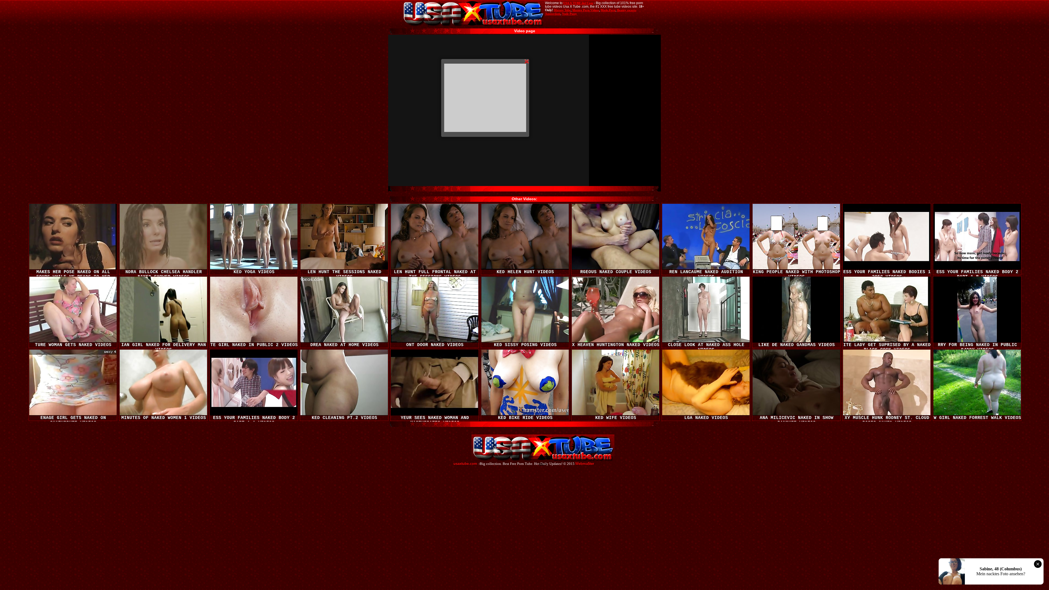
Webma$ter (584, 464)
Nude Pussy (569, 13)
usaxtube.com (465, 464)
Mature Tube (562, 10)
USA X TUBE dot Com (578, 3)
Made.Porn (608, 10)
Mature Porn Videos (585, 10)
